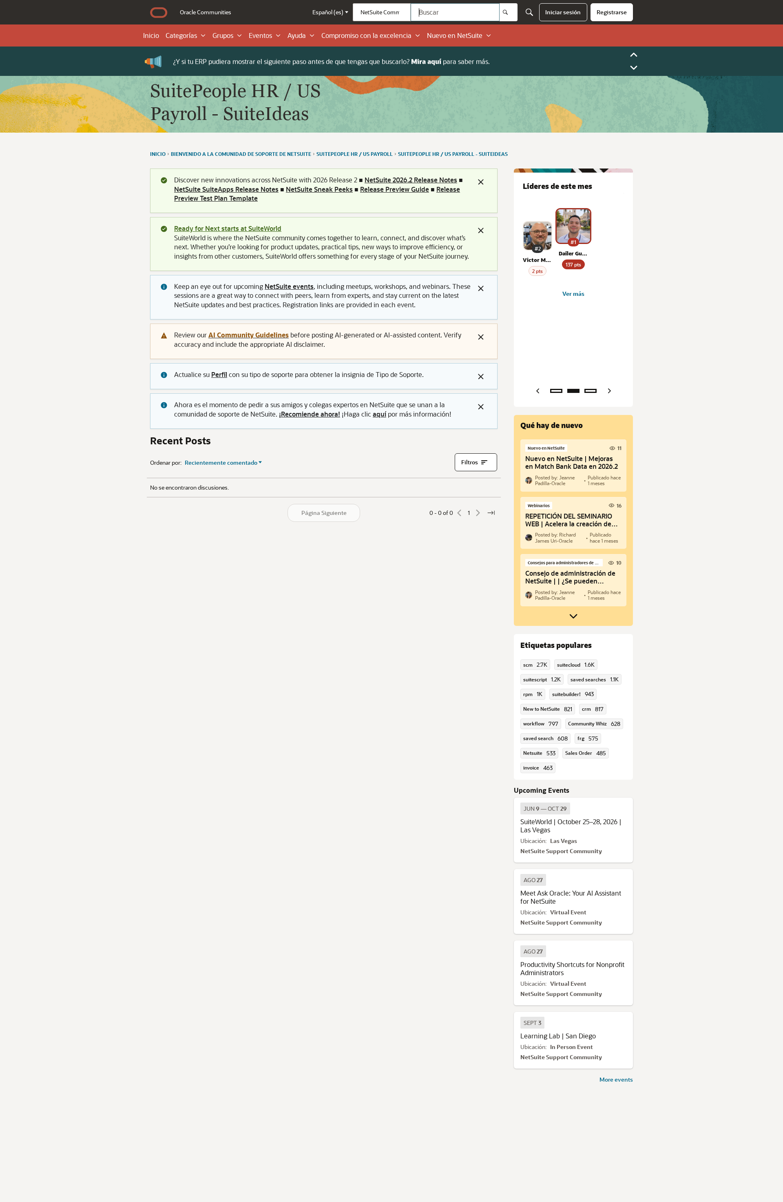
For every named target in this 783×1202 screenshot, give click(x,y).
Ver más (573, 293)
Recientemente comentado (221, 463)
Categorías (181, 35)
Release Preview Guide (394, 189)
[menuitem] (205, 12)
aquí (379, 414)
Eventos (260, 35)
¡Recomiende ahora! (309, 414)
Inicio (151, 35)
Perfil (219, 374)
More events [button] (616, 1079)
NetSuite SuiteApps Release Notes (226, 189)
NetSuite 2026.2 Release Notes (411, 179)
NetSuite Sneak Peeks (319, 189)
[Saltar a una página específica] (491, 512)
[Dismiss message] (480, 182)
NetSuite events (289, 286)
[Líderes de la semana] (556, 391)
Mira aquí (426, 61)
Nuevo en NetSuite (454, 35)
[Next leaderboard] (609, 391)
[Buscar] (509, 12)
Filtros (469, 462)
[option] (545, 808)
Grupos (222, 35)
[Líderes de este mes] (573, 391)
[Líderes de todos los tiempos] (590, 391)
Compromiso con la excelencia (366, 35)
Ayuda (297, 35)
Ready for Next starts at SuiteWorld (227, 228)
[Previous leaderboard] (537, 391)
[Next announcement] (633, 67)
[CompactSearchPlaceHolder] (529, 12)
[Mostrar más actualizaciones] (573, 616)
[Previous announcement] (633, 54)
